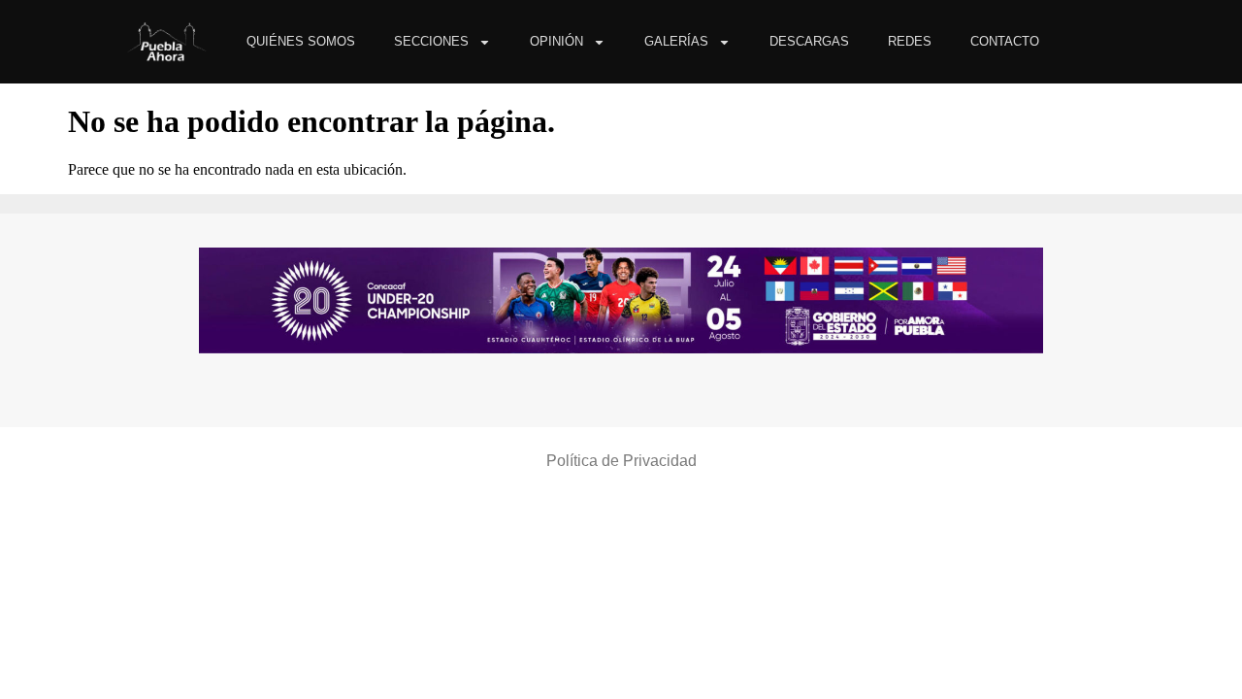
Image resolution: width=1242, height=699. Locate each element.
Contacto (1004, 41)
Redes (910, 41)
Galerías (676, 41)
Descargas (809, 41)
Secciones (431, 41)
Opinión (556, 41)
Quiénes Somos (300, 41)
